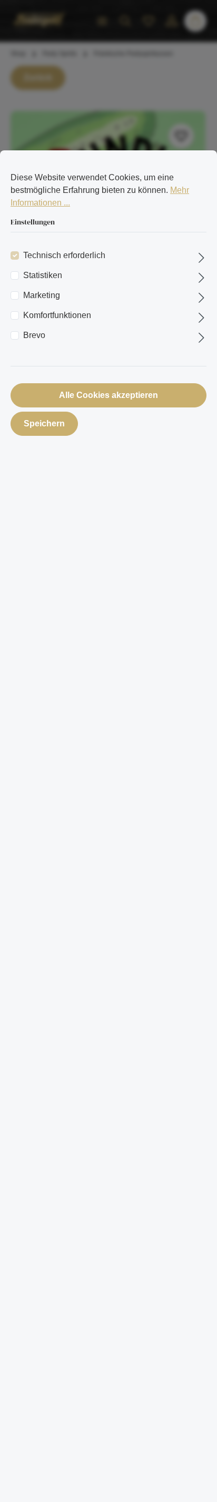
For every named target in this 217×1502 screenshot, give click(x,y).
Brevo (34, 335)
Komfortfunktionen (57, 315)
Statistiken (42, 275)
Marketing (41, 295)
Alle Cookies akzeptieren (108, 395)
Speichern (44, 423)
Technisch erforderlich (64, 255)
